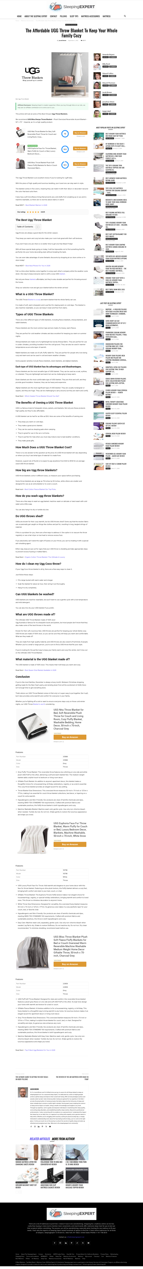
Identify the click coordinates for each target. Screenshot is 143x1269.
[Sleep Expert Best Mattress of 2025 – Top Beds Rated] (71, 7)
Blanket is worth (39, 704)
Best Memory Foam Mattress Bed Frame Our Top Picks (116, 134)
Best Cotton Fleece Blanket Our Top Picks (40, 489)
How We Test (70, 1254)
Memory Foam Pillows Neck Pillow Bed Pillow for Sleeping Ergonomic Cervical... (116, 357)
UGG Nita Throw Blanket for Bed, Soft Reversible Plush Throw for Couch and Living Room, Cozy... (42, 134)
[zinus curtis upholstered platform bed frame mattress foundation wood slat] (98, 136)
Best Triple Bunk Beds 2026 (115, 289)
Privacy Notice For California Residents (87, 1254)
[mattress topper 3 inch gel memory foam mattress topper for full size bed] (98, 191)
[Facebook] (62, 45)
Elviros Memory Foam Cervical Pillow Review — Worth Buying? (116, 392)
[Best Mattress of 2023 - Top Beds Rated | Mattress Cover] (71, 1219)
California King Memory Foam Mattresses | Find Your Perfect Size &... (116, 156)
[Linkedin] (39, 1126)
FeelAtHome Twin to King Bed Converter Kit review (51, 1163)
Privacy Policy (104, 1254)
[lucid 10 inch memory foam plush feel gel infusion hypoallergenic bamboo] (98, 259)
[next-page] (20, 1192)
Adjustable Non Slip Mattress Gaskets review (50, 1186)
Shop (83, 1258)
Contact (53, 16)
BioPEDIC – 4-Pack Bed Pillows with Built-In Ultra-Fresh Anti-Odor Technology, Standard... (116, 311)
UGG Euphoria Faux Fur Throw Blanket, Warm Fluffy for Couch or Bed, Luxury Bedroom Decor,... (42, 151)
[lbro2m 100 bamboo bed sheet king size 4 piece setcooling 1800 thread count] (97, 202)
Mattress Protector (111, 172)
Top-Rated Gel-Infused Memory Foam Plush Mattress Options (116, 257)
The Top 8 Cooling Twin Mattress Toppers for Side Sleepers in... (115, 167)
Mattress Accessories (90, 16)
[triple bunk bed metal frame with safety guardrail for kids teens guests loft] (98, 292)
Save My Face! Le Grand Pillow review (116, 465)
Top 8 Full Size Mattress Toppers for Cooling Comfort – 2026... (116, 190)
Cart (102, 1256)
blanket (62, 274)
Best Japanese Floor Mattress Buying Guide (116, 179)
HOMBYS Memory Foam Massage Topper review (75, 1186)
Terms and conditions (32, 1256)
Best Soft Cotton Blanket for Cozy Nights (116, 235)
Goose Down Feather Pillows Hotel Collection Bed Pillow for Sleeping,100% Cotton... (116, 380)
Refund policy (114, 1254)
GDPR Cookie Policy (59, 1254)
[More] (81, 45)
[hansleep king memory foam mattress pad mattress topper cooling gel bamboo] (98, 280)
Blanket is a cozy (34, 300)
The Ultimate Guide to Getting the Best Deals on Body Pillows (32, 1078)
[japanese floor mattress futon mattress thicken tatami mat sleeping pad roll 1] (98, 180)
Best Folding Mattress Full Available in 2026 (115, 213)
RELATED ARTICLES (40, 1138)
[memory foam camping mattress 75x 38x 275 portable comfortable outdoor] (98, 247)
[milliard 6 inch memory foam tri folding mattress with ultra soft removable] (98, 225)
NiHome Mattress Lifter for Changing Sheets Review (26, 1163)
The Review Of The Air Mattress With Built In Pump (72, 1078)
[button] (124, 16)
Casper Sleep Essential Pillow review (116, 414)
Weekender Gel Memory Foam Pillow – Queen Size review (116, 454)
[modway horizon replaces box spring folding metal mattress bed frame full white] (98, 215)
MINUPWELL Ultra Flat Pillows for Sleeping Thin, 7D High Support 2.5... (116, 369)
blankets (33, 279)
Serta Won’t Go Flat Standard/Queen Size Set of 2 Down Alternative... (116, 323)
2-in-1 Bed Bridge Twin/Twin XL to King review (76, 1163)
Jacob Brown (62, 40)
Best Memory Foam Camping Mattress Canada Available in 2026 (116, 246)
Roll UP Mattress (110, 183)
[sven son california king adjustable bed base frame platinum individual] (98, 156)
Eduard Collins (107, 73)
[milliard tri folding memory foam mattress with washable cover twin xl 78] (98, 269)
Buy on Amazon (70, 737)
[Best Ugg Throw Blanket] (52, 75)
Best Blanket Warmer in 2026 (36, 205)
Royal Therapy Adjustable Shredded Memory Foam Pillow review (116, 404)
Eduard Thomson (108, 83)
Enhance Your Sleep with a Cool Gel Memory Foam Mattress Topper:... (115, 280)
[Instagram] (35, 1126)
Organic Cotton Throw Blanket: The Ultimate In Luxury (45, 557)
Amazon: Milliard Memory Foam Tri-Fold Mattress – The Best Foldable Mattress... (116, 268)
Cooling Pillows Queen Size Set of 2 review (115, 424)
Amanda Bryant (108, 54)
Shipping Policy (20, 1256)
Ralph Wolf (106, 111)
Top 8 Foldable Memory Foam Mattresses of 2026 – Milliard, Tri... (116, 224)
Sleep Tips (74, 16)
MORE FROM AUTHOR (63, 1138)
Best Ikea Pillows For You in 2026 (38, 266)
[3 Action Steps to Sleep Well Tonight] (98, 146)
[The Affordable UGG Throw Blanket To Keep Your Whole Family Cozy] (27, 1152)
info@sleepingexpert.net (75, 1237)
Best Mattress (109, 138)
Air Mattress (35, 1258)
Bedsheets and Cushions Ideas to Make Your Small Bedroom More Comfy (116, 202)
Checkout (96, 1256)
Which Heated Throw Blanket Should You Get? (42, 396)
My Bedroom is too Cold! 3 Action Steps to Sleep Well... (116, 145)
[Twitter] (66, 45)
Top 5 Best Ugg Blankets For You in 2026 (40, 1050)
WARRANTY (44, 1256)
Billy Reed (106, 64)
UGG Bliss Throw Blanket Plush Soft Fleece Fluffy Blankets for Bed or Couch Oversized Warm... (42, 165)
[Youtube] (50, 1126)
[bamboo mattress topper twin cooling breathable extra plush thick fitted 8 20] (98, 168)
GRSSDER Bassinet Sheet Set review (26, 1186)
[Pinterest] (71, 45)
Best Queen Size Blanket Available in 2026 (40, 670)
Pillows (63, 16)
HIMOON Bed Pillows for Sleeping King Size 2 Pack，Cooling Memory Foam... (115, 346)
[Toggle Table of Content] (36, 227)
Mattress (106, 16)
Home (19, 16)
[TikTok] (77, 1243)
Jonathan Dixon (108, 102)
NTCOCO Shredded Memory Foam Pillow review (115, 444)
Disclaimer (48, 1254)
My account (88, 1256)
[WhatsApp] (76, 45)
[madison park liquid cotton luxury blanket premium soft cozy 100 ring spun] (97, 236)
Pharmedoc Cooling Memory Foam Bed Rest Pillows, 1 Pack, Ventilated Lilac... (116, 334)
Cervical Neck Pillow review (116, 433)
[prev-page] (17, 1192)
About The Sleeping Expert (35, 16)
